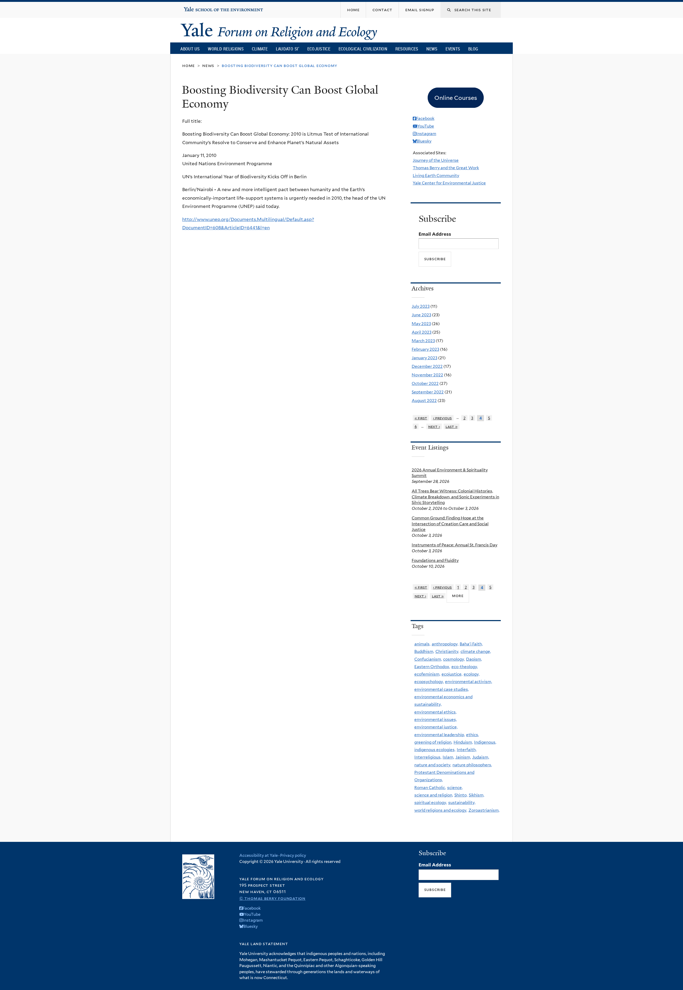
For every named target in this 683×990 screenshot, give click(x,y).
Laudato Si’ (287, 49)
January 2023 (424, 357)
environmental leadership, (439, 734)
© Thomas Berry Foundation (272, 898)
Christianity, (447, 651)
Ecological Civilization (363, 49)
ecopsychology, (429, 681)
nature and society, (432, 764)
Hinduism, (463, 742)
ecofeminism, (427, 674)
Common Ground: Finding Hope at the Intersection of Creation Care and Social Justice (450, 523)
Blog (473, 49)
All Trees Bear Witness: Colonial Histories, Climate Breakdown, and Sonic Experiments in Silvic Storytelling (455, 496)
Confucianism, (428, 659)
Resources (406, 49)
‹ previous (442, 418)
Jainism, (463, 757)
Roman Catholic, (430, 787)
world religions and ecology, (440, 810)
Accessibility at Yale (258, 855)
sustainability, (461, 802)
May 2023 (421, 323)
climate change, (475, 651)
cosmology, (454, 659)
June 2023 (421, 314)
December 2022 (427, 366)
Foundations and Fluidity (435, 560)
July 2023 (421, 306)
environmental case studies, (441, 689)
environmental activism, (468, 681)
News (431, 49)
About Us (190, 49)
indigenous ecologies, (434, 749)
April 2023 (421, 332)
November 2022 (427, 374)
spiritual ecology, (430, 802)
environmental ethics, (435, 712)
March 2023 (423, 340)
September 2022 (428, 392)
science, (455, 787)
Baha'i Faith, (471, 643)
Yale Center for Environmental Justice (449, 183)
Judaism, (480, 757)
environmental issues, (435, 719)
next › (434, 426)
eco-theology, (464, 666)
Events (453, 49)
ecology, (471, 674)
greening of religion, (433, 742)
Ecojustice (318, 49)
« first (421, 418)
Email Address (435, 234)
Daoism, (474, 659)
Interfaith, (466, 749)
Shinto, (460, 795)
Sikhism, (476, 795)
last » (452, 426)
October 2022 (425, 383)
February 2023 (425, 349)
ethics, (472, 734)
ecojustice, (452, 674)
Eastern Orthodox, (432, 666)
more (458, 595)
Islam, (448, 757)
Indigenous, (485, 742)
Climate (260, 49)
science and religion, (433, 795)
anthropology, (445, 643)
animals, (422, 643)
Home (188, 65)
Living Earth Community (436, 175)
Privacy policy (293, 855)
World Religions (226, 49)
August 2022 (424, 400)
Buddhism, (424, 651)
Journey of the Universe (436, 160)
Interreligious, (427, 757)
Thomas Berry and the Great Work (446, 167)
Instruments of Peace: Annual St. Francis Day (454, 544)
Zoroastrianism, (483, 810)
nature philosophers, (472, 764)
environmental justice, (436, 726)
